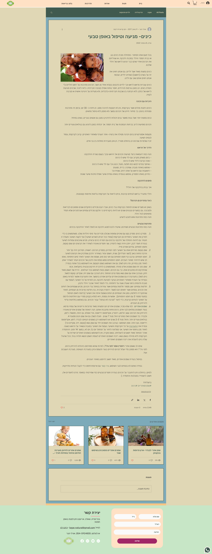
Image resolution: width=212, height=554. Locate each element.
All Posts (160, 12)
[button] (88, 3)
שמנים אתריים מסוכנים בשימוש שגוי (106, 451)
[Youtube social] (93, 541)
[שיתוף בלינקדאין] (138, 400)
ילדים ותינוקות (124, 12)
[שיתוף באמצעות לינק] (132, 400)
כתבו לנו (64, 527)
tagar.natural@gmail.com (82, 527)
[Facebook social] (82, 541)
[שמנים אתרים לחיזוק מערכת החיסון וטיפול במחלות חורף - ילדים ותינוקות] (66, 436)
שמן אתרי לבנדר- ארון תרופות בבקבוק (146, 451)
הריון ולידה (139, 12)
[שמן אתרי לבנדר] (145, 436)
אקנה (150, 12)
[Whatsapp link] (98, 541)
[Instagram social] (87, 541)
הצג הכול (51, 421)
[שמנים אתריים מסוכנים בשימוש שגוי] (106, 436)
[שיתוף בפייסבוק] (150, 400)
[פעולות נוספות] (62, 29)
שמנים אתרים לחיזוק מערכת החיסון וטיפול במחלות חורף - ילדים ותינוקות (67, 451)
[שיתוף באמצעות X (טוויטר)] (144, 400)
